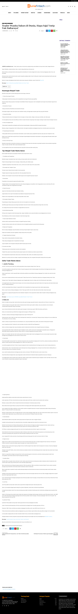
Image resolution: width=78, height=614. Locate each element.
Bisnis (6, 23)
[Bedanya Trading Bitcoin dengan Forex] (73, 64)
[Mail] (6, 605)
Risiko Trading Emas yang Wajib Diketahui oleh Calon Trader (17, 83)
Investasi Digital (9, 23)
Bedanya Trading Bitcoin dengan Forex (65, 63)
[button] (74, 6)
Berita (3, 23)
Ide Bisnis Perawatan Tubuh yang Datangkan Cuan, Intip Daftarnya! (46, 534)
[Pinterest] (52, 31)
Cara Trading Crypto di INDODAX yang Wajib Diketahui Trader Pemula (19, 296)
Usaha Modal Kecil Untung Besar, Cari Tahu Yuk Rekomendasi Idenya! (15, 534)
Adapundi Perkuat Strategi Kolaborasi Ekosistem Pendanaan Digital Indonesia (65, 51)
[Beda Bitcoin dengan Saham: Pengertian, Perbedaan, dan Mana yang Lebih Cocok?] (73, 58)
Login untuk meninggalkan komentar (9, 589)
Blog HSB (42, 80)
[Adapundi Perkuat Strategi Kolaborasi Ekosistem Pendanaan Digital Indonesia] (73, 51)
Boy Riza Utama (5, 30)
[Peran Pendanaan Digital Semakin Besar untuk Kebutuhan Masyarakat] (73, 45)
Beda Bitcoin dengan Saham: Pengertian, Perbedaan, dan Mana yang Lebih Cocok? (65, 58)
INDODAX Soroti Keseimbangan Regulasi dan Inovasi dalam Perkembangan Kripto (65, 70)
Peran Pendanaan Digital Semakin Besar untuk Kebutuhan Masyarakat (65, 45)
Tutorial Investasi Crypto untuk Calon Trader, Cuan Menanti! (17, 519)
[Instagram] (70, 6)
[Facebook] (68, 6)
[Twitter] (72, 6)
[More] (57, 31)
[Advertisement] (30, 570)
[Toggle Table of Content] (8, 87)
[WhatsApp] (54, 31)
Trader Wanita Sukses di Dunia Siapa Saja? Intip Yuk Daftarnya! (13, 525)
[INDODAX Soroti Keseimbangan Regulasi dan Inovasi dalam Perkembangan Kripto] (73, 69)
